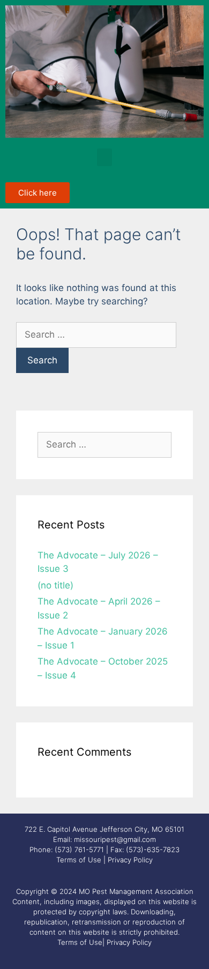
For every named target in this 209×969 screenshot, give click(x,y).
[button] (104, 157)
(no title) (55, 585)
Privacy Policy (130, 859)
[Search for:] (96, 334)
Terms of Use (78, 859)
